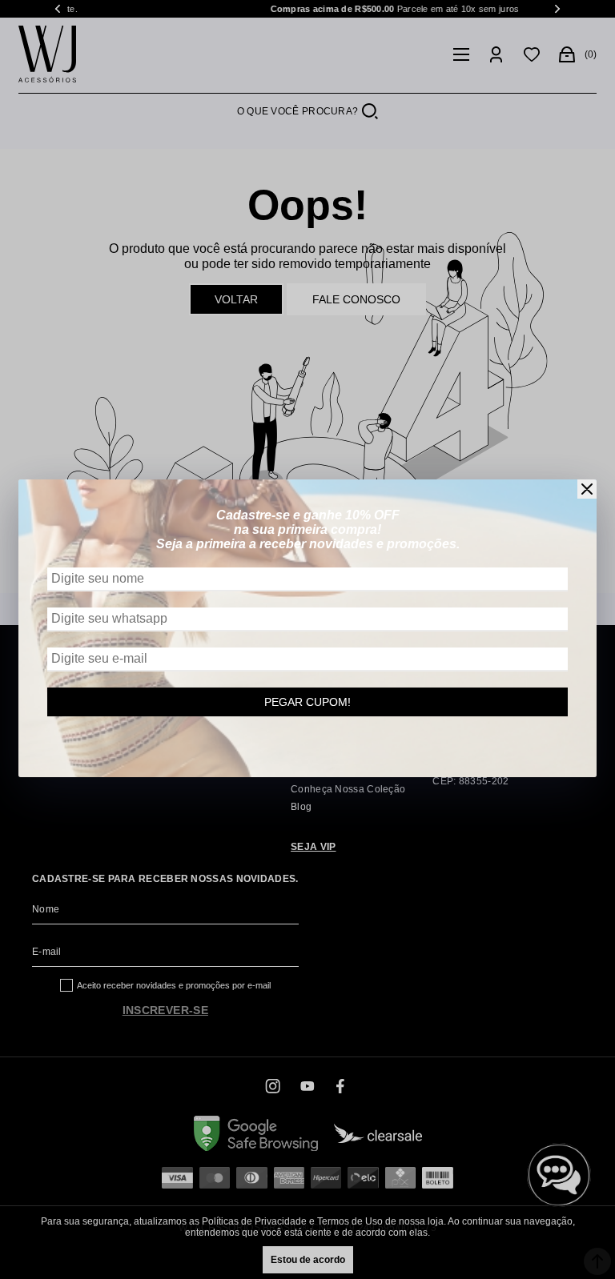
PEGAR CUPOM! (307, 702)
